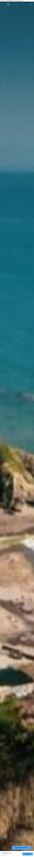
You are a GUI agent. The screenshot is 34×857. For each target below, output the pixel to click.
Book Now (27, 854)
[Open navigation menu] (31, 4)
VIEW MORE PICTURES (22, 847)
